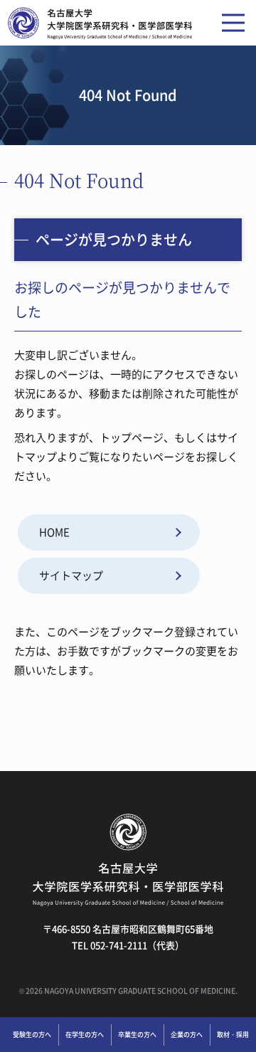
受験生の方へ (32, 1034)
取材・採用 (233, 1034)
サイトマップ (71, 575)
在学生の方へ (84, 1034)
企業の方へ (187, 1034)
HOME (54, 532)
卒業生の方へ (137, 1034)
